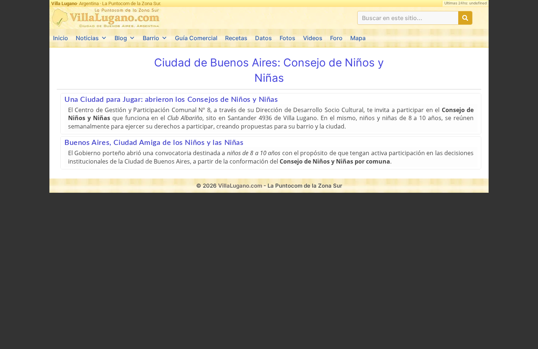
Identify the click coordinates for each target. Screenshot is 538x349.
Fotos (287, 38)
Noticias (87, 38)
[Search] (465, 17)
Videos (312, 38)
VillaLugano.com (240, 185)
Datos (263, 38)
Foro (336, 38)
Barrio (151, 38)
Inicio (60, 38)
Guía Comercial (196, 38)
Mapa (358, 38)
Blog (121, 38)
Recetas (236, 38)
